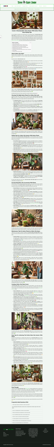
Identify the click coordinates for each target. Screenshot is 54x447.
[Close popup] (40, 218)
